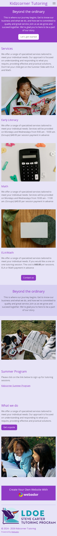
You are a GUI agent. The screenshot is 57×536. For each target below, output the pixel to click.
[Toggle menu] (54, 3)
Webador (15, 532)
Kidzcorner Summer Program (15, 385)
